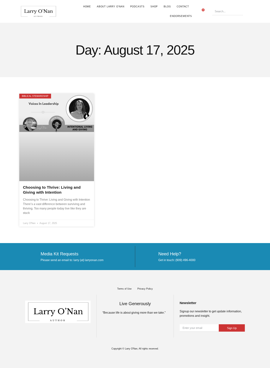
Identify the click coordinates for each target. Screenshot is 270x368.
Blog (167, 6)
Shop (154, 6)
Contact (183, 6)
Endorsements (181, 16)
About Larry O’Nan (110, 6)
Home (87, 6)
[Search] (247, 11)
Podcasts (137, 6)
